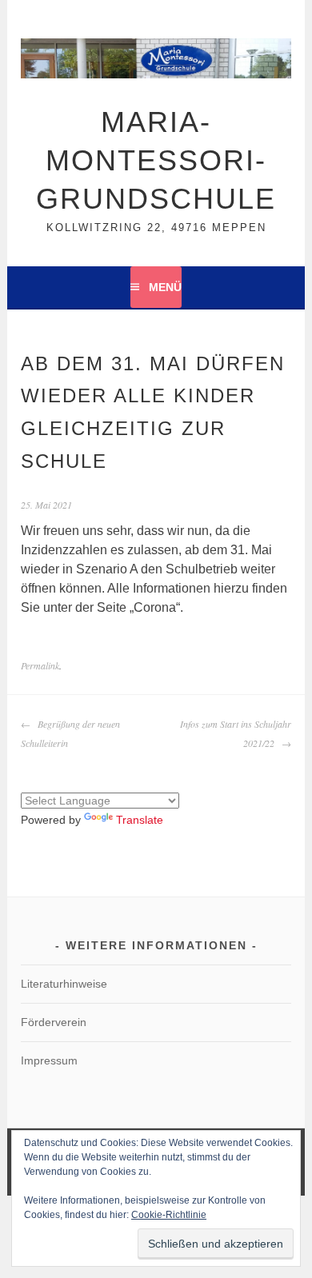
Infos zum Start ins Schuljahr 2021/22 (235, 733)
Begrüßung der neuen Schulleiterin (70, 733)
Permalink (40, 665)
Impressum (49, 1060)
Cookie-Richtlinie (168, 1214)
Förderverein (53, 1022)
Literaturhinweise (64, 983)
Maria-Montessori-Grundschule (156, 160)
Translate (139, 819)
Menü (165, 287)
